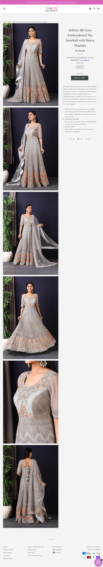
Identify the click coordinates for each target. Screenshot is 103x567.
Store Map (31, 553)
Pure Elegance (95, 547)
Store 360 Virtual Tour (35, 555)
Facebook (58, 547)
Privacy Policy (7, 553)
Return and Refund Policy (36, 547)
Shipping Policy (8, 558)
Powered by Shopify (94, 549)
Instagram (58, 550)
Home (5, 22)
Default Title (80, 63)
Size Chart (80, 73)
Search (5, 547)
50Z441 (80, 67)
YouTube (58, 553)
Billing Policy (32, 550)
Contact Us (6, 555)
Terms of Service (8, 550)
